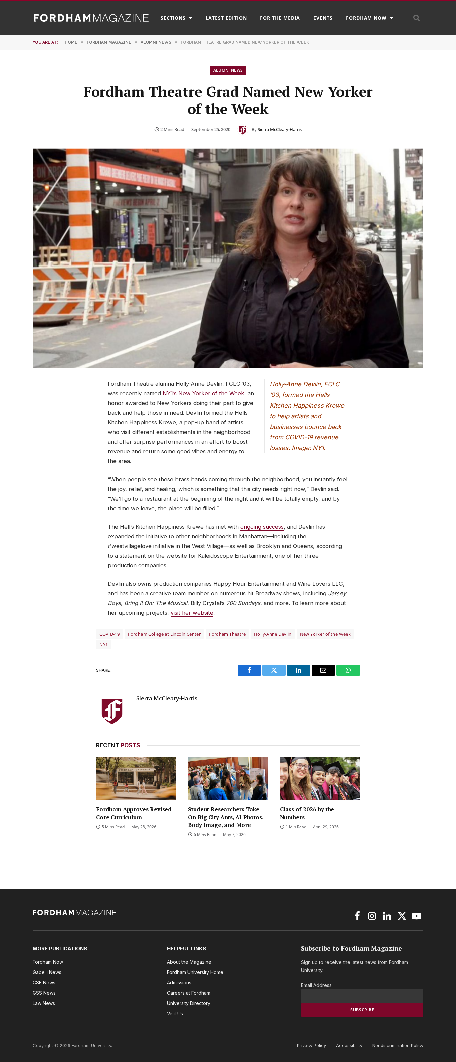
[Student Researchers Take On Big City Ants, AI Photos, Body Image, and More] (228, 778)
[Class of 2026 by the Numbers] (320, 778)
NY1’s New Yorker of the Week (203, 393)
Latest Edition (226, 18)
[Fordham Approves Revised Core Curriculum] (136, 778)
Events (322, 18)
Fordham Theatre (227, 634)
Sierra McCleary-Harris (280, 129)
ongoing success (262, 526)
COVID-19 (109, 634)
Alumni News (228, 70)
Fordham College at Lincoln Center (164, 634)
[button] (416, 18)
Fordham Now (366, 18)
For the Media (280, 18)
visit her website (192, 612)
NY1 (103, 644)
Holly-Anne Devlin (273, 634)
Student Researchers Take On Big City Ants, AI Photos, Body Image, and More (225, 816)
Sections (173, 18)
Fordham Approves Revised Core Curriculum (134, 813)
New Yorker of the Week (325, 634)
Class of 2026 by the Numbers (307, 813)
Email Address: (317, 985)
